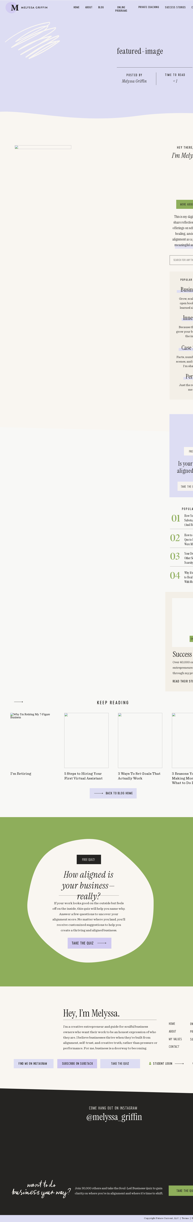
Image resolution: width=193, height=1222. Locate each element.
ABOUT (172, 1031)
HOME (172, 1023)
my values (176, 1039)
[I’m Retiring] (32, 740)
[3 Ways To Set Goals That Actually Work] (140, 740)
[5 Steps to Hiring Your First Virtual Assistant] (86, 740)
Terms (185, 1218)
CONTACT (174, 1046)
